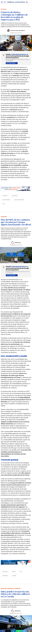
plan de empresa (19, 199)
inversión (5, 195)
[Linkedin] (13, 631)
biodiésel (5, 575)
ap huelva (14, 195)
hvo (21, 571)
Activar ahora (11, 63)
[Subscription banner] (16, 566)
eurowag (5, 571)
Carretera (4, 216)
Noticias (3, 9)
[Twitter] (8, 631)
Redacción (18, 242)
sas (3, 204)
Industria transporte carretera (10, 588)
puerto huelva (6, 199)
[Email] (29, 631)
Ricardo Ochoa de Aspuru (18, 30)
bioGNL (14, 575)
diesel (13, 571)
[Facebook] (2, 631)
